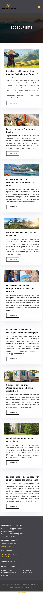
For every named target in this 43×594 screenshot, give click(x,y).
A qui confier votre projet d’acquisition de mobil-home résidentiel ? (19, 388)
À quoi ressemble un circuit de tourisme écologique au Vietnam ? (22, 73)
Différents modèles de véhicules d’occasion (21, 234)
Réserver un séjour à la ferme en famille (21, 130)
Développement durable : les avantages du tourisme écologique (22, 331)
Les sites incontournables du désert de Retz (19, 440)
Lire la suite (12, 103)
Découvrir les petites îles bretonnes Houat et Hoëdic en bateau (20, 182)
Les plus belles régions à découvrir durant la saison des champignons (22, 478)
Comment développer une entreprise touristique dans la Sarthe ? (20, 288)
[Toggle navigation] (39, 6)
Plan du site (21, 593)
